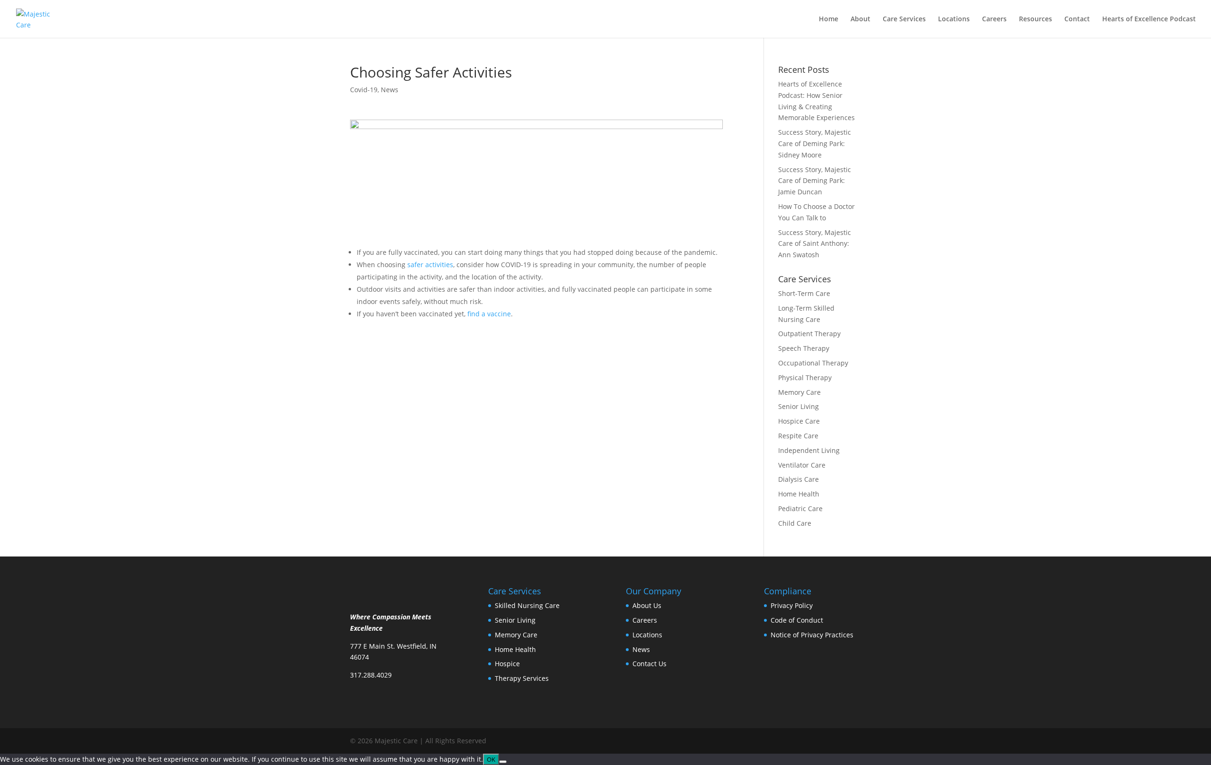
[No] (503, 761)
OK (491, 759)
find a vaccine (489, 313)
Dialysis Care (798, 479)
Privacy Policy (792, 605)
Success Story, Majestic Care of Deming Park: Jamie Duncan (814, 181)
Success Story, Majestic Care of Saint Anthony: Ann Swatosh (814, 244)
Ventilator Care (801, 465)
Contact (1077, 19)
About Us (646, 605)
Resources (1035, 19)
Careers (994, 19)
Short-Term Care (804, 293)
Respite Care (798, 435)
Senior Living (798, 406)
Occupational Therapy (813, 362)
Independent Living (809, 450)
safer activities (429, 264)
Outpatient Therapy (809, 333)
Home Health (798, 493)
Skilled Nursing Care (527, 605)
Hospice (507, 663)
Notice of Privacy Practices (812, 634)
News (389, 89)
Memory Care (799, 392)
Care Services (904, 19)
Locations (954, 19)
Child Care (794, 523)
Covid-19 (363, 89)
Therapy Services (522, 678)
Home (828, 19)
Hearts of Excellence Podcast (1149, 19)
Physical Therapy (805, 377)
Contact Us (649, 663)
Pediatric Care (800, 508)
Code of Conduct (797, 620)
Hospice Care (799, 421)
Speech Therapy (803, 348)
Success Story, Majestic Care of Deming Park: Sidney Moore (814, 143)
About (860, 19)
